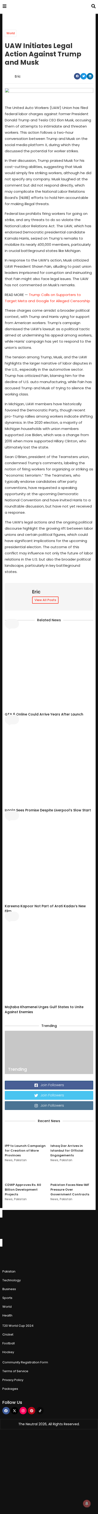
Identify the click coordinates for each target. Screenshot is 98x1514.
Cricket (7, 1334)
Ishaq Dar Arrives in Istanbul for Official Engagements (66, 1151)
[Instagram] (23, 1410)
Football (8, 1343)
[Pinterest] (31, 1410)
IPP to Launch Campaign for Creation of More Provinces (25, 1151)
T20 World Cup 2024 (18, 1325)
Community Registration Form (25, 1362)
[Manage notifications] (87, 1503)
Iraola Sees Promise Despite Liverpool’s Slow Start (48, 810)
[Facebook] (6, 1410)
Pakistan (20, 1160)
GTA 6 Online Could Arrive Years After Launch (44, 714)
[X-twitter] (14, 1410)
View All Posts (45, 600)
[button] (77, 76)
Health (7, 1315)
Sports (7, 1298)
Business (9, 1289)
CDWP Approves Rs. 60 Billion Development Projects (23, 1190)
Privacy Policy (12, 1380)
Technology (11, 1280)
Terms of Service (15, 1371)
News (9, 1160)
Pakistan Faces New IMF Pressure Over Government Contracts (69, 1190)
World (10, 33)
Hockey (8, 1352)
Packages (10, 1388)
